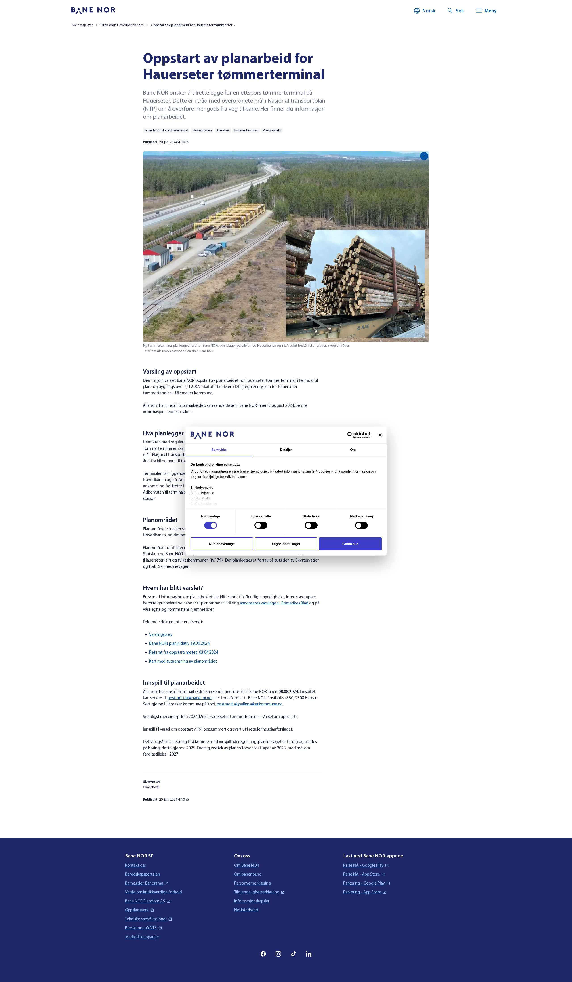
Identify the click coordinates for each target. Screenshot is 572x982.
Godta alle (350, 544)
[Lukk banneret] (380, 435)
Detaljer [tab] (286, 450)
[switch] (260, 525)
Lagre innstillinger (286, 544)
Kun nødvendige (222, 544)
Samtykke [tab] (219, 450)
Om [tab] (353, 450)
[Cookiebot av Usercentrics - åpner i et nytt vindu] (350, 435)
